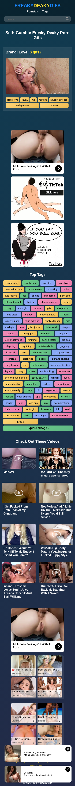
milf (33, 99)
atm (25, 365)
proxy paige (12, 415)
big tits (8, 371)
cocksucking (47, 371)
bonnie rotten (49, 339)
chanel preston (49, 302)
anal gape (11, 314)
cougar (24, 99)
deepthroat (63, 308)
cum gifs (23, 308)
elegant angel (13, 302)
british (20, 421)
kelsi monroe (12, 409)
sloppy (28, 314)
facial (66, 314)
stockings (28, 358)
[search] (67, 19)
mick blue (64, 283)
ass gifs (33, 402)
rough (9, 308)
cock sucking (24, 396)
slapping (10, 346)
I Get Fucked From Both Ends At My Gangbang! (15, 510)
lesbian (9, 396)
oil (38, 390)
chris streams (40, 352)
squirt (32, 371)
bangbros (49, 295)
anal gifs (9, 327)
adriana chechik (60, 358)
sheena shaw (47, 314)
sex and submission (16, 377)
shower (54, 105)
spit (38, 396)
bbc (27, 415)
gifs (49, 308)
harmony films (61, 402)
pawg (21, 371)
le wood (10, 352)
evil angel (40, 415)
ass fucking (12, 283)
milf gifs (43, 99)
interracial (51, 327)
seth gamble (22, 105)
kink (46, 402)
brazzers (46, 409)
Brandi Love (23, 52)
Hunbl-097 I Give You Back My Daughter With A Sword (55, 590)
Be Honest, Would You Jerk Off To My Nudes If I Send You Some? (18, 552)
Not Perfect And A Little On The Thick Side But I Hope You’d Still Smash (56, 512)
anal (67, 409)
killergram (11, 358)
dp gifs (35, 295)
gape (66, 302)
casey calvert (39, 377)
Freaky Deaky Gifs (42, 782)
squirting (27, 346)
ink (57, 409)
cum (21, 327)
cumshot (32, 384)
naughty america (58, 99)
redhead (45, 333)
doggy (42, 358)
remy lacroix (11, 365)
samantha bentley (60, 365)
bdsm (47, 384)
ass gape (28, 333)
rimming (32, 339)
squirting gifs (12, 320)
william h (65, 396)
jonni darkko (13, 384)
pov (24, 352)
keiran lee (64, 371)
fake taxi (47, 283)
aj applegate (62, 352)
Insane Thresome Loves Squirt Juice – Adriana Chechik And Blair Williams (17, 591)
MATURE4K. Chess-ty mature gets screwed (55, 474)
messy (66, 390)
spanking (53, 289)
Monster (8, 472)
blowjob (66, 327)
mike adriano (32, 320)
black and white (60, 415)
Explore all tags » (38, 428)
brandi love (12, 99)
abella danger (52, 320)
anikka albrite (46, 346)
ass (24, 295)
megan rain (51, 390)
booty (29, 390)
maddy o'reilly (12, 390)
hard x (9, 402)
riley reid (63, 333)
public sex (30, 283)
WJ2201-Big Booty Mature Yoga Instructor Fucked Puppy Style (56, 552)
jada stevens (35, 289)
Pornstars (33, 11)
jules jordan (34, 327)
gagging (64, 346)
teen (20, 402)
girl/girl (55, 377)
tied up (31, 302)
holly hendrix (39, 365)
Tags (45, 11)
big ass (66, 339)
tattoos (37, 308)
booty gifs (30, 409)
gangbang (63, 384)
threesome (50, 396)
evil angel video (13, 339)
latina (66, 289)
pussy (66, 377)
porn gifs (65, 295)
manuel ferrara (14, 289)
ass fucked (11, 295)
